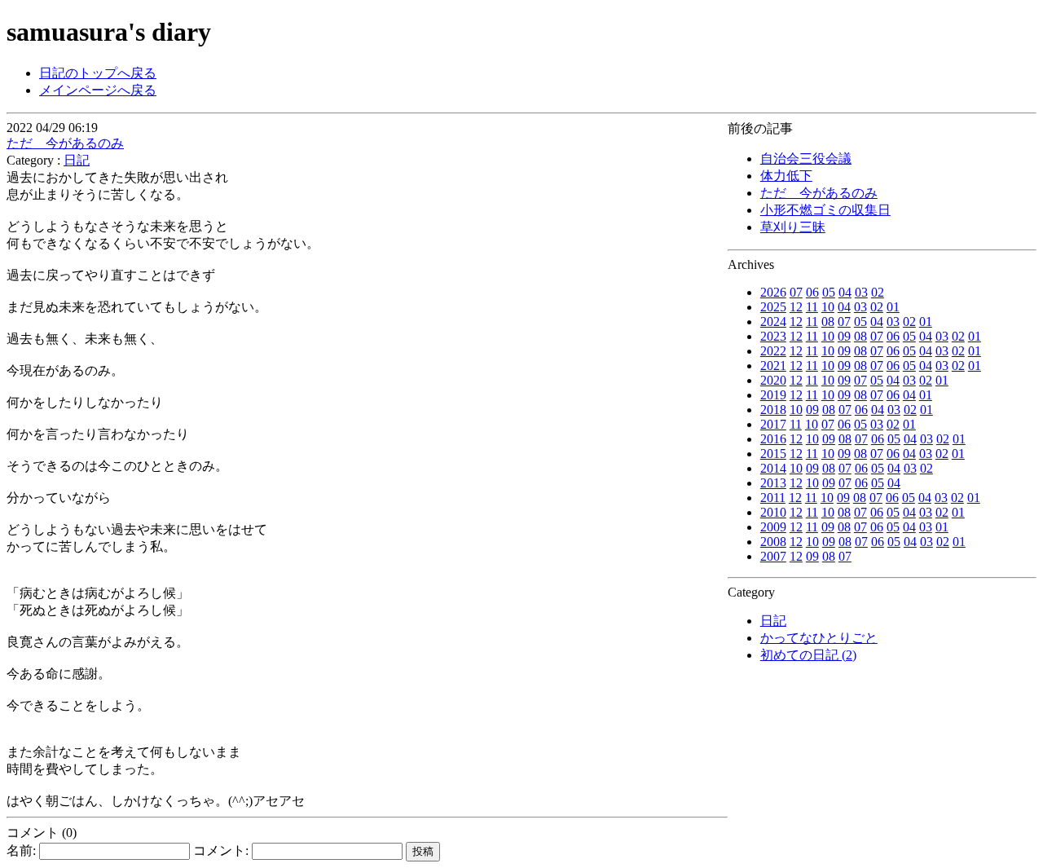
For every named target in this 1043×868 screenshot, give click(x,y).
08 (827, 321)
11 (812, 307)
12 (796, 307)
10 (827, 307)
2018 (773, 409)
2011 (773, 497)
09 (844, 336)
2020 (773, 380)
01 (893, 307)
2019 (773, 395)
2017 (773, 424)
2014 (773, 468)
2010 (773, 512)
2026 (773, 292)
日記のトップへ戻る (97, 73)
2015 (773, 453)
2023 (773, 336)
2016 (773, 439)
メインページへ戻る (97, 90)
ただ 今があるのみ (819, 193)
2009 (773, 527)
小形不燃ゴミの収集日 (825, 210)
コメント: (222, 850)
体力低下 (786, 176)
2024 (773, 321)
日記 (773, 621)
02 (877, 292)
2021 (773, 365)
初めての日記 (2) (808, 655)
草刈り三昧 (792, 227)
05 (828, 292)
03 (861, 292)
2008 (773, 542)
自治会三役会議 (806, 158)
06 (812, 292)
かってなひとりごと (819, 638)
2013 (773, 483)
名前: (23, 850)
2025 (773, 307)
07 (796, 292)
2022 (773, 351)
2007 (773, 556)
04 (845, 292)
